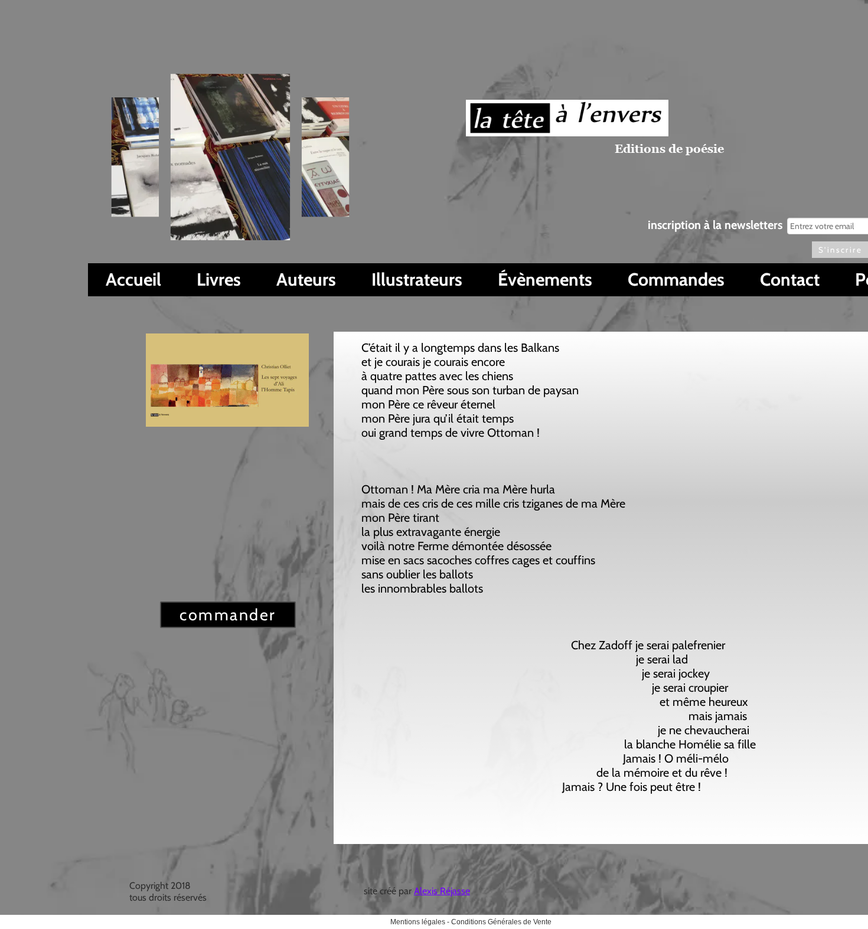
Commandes (676, 279)
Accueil (133, 279)
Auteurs (306, 279)
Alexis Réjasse (442, 891)
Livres (219, 279)
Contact (790, 279)
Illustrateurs (416, 279)
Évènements (545, 279)
